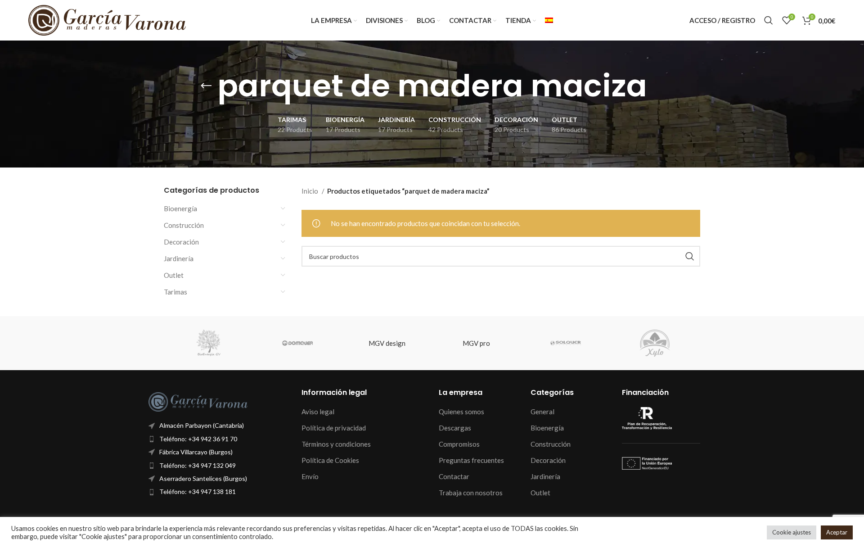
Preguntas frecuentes (471, 460)
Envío (310, 476)
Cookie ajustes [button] (791, 532)
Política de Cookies (330, 460)
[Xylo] (655, 343)
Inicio (311, 191)
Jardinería (179, 258)
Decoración (181, 242)
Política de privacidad (334, 428)
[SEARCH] (690, 256)
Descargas (455, 428)
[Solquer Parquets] (566, 343)
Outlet (174, 275)
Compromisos (459, 444)
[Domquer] (297, 343)
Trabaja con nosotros (471, 493)
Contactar (454, 476)
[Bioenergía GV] (208, 343)
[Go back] (206, 86)
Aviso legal (318, 412)
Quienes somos (461, 412)
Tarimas (175, 292)
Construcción (184, 225)
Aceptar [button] (836, 532)
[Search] (769, 20)
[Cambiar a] (549, 20)
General (542, 412)
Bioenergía (180, 208)
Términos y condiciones (336, 444)
